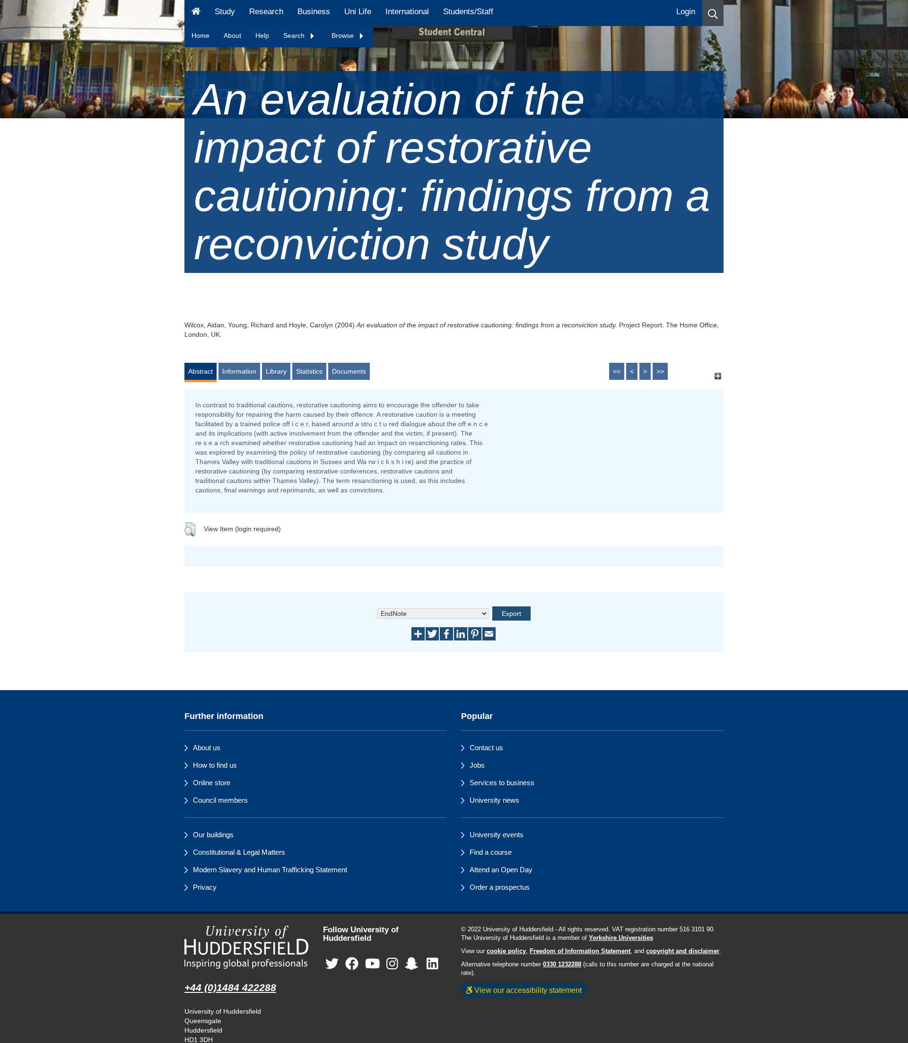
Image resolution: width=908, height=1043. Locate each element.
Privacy (205, 887)
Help (262, 35)
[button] (713, 13)
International (407, 11)
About (232, 35)
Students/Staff (468, 11)
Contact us (486, 748)
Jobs (477, 765)
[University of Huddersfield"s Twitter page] (332, 964)
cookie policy (506, 951)
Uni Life (357, 11)
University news (494, 800)
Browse (344, 35)
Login (685, 11)
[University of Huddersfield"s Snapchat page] (413, 964)
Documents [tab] (349, 371)
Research (266, 11)
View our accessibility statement (527, 990)
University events (497, 835)
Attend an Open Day (501, 870)
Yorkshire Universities (621, 938)
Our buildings (213, 835)
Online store (211, 783)
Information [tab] (239, 371)
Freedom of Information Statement (580, 951)
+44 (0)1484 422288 (230, 987)
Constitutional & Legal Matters (239, 852)
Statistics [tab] (309, 371)
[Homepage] (196, 13)
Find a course (491, 852)
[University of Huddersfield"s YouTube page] (372, 964)
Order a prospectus (500, 887)
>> (660, 371)
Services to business (502, 783)
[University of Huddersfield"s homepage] (246, 947)
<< (616, 371)
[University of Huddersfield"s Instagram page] (392, 964)
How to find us (215, 765)
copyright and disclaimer (682, 951)
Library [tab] (276, 371)
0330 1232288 (562, 964)
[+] (717, 375)
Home (201, 35)
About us (206, 748)
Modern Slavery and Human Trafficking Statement (270, 870)
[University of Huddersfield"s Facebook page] (351, 964)
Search (294, 35)
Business (313, 11)
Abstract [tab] (200, 371)
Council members (220, 800)
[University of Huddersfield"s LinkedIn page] (432, 964)
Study (225, 11)
